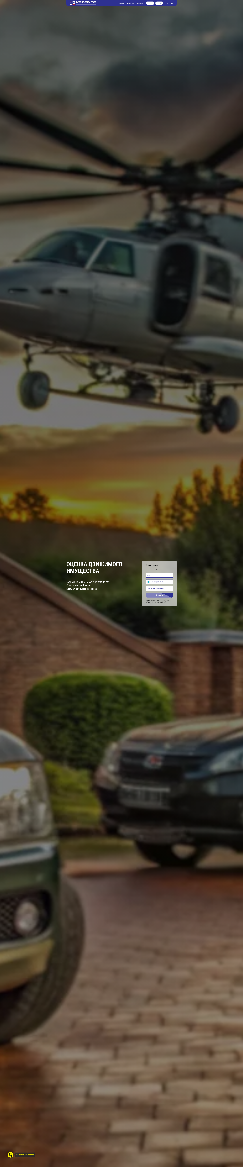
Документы (130, 3)
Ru (167, 3)
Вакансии (140, 3)
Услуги (121, 3)
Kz (172, 3)
